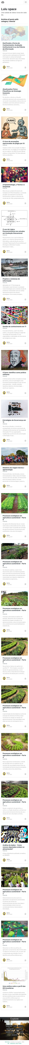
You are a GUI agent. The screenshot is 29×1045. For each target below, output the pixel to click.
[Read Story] (25, 67)
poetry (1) (20, 1026)
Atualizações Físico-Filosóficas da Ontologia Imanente (12, 91)
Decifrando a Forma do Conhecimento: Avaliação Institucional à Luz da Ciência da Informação (14, 46)
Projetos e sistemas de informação (11, 280)
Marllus (8, 66)
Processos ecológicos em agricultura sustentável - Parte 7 (14, 610)
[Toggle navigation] (26, 2)
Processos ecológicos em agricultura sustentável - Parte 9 (14, 518)
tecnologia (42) (10, 1029)
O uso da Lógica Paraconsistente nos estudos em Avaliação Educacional (14, 231)
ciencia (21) (14, 1034)
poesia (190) (9, 1026)
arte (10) (16, 1032)
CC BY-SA (7, 1042)
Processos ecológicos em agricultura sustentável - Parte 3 (14, 802)
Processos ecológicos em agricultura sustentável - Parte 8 (14, 563)
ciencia (5, 50)
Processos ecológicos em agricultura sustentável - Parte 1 (14, 942)
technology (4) (19, 1029)
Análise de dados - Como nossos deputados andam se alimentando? (13, 847)
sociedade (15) (9, 1032)
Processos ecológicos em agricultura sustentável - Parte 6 (14, 660)
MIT (8, 1043)
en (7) (15, 1026)
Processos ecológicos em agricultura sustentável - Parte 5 (14, 708)
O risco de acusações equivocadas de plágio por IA (14, 142)
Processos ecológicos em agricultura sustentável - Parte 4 (14, 755)
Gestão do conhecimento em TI (14, 326)
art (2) (21, 1032)
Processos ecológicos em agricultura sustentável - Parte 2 (14, 891)
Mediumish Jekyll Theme (15, 1043)
